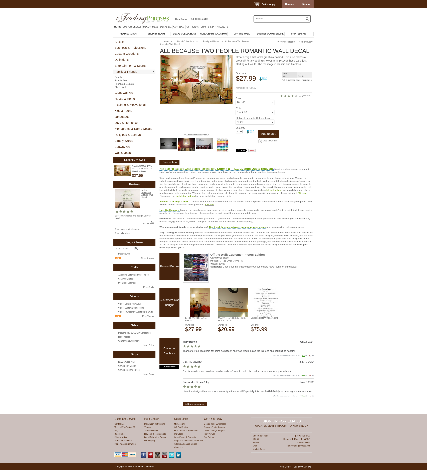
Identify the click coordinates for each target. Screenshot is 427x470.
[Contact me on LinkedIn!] (178, 457)
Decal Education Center (155, 437)
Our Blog (179, 27)
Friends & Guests (124, 83)
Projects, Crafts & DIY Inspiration (188, 440)
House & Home (125, 98)
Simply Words (124, 140)
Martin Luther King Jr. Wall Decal (232, 319)
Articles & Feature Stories (185, 444)
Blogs (226, 257)
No (310, 355)
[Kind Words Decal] (200, 302)
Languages (122, 116)
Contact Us (119, 424)
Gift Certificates (181, 427)
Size (238, 98)
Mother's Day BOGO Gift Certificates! (134, 333)
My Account (179, 424)
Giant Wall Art (124, 92)
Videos (147, 427)
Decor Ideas (150, 27)
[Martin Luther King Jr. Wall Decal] (233, 302)
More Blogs (148, 374)
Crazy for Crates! (125, 279)
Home (117, 27)
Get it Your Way (213, 418)
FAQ (116, 430)
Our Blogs (178, 434)
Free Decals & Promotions (186, 430)
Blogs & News (147, 258)
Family (118, 77)
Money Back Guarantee (125, 444)
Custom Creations (127, 53)
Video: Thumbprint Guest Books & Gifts (135, 312)
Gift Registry (149, 440)
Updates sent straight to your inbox (281, 425)
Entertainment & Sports (130, 65)
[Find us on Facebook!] (143, 457)
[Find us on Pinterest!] (150, 457)
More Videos (148, 316)
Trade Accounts (151, 430)
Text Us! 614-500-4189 (124, 427)
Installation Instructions (154, 424)
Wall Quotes (123, 152)
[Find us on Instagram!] (157, 457)
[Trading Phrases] (144, 18)
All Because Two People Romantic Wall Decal (142, 168)
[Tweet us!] (171, 457)
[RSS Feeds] (118, 258)
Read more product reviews (127, 229)
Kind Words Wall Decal (196, 319)
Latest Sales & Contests (185, 437)
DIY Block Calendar (127, 283)
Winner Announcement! (128, 341)
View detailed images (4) (197, 134)
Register (290, 4)
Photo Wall (120, 87)
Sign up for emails (282, 421)
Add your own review (194, 404)
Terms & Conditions (123, 440)
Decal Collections (185, 41)
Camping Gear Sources (129, 370)
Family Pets (121, 80)
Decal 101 (165, 27)
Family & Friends (126, 71)
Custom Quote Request (214, 427)
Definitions (122, 59)
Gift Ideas (192, 27)
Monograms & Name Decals (133, 128)
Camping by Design (127, 366)
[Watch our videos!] (164, 457)
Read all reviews (122, 233)
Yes (303, 355)
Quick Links (181, 418)
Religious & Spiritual (128, 134)
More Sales (148, 345)
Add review (169, 366)
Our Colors (209, 437)
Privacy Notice (120, 437)
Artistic (119, 41)
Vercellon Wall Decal (264, 317)
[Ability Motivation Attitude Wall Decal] (127, 207)
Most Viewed (124, 254)
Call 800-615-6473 (199, 19)
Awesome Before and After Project (133, 275)
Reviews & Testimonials (155, 434)
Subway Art (122, 146)
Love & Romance (126, 122)
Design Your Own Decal (215, 424)
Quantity (240, 127)
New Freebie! (124, 337)
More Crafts (148, 287)
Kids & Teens (123, 110)
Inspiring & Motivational (130, 104)
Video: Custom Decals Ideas (131, 308)
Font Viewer (209, 434)
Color (239, 108)
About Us (178, 447)
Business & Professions (130, 47)
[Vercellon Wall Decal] (266, 302)
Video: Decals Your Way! (129, 304)
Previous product (286, 42)
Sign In (306, 4)
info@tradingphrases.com (298, 446)
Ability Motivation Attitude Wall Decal (147, 193)
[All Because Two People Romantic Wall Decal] (122, 170)
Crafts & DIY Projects (214, 27)
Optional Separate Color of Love (253, 118)
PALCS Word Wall (126, 362)
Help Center (181, 19)
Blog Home (119, 434)
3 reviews (307, 96)
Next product (306, 42)
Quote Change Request (215, 430)
